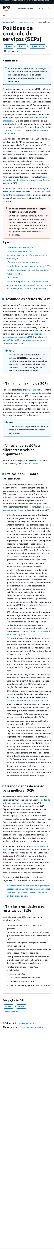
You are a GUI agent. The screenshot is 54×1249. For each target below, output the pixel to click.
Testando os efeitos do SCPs (20, 247)
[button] (10, 60)
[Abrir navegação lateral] (4, 15)
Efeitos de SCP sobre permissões (22, 262)
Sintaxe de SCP (14, 277)
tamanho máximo (29, 393)
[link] (45, 22)
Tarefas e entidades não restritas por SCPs (27, 270)
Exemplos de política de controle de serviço (27, 281)
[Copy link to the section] (3, 299)
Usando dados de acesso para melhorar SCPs (28, 266)
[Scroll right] (42, 8)
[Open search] (49, 8)
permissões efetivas (15, 188)
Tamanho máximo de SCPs (19, 251)
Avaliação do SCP (15, 273)
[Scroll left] (15, 8)
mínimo (43, 841)
